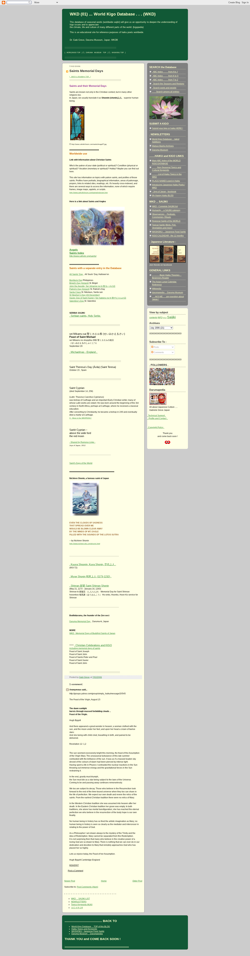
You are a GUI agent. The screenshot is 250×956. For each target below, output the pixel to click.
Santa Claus (75, 292)
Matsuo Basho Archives (163, 146)
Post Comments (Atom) (87, 887)
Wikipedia (156, 288)
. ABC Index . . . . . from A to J (165, 72)
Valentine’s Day (76, 301)
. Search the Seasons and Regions (168, 84)
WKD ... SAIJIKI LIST (80, 898)
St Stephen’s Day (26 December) (84, 295)
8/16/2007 (74, 865)
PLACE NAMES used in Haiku (166, 181)
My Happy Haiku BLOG (162, 195)
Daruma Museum (160, 150)
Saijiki (171, 317)
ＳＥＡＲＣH (77, 907)
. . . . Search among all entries (165, 92)
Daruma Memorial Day (80, 621)
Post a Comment (75, 871)
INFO (160, 317)
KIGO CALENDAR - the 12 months (168, 235)
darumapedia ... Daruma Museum (167, 292)
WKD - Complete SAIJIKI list (165, 206)
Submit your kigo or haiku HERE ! (167, 128)
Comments (158, 352)
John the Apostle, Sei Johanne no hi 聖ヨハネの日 (92, 286)
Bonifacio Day (75, 280)
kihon (165, 318)
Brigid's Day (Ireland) (79, 283)
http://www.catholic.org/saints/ (82, 256)
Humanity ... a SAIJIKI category (166, 210)
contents (153, 317)
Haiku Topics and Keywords (84, 929)
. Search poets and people (164, 88)
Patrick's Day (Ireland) (79, 289)
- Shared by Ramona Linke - (82, 442)
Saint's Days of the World (80, 463)
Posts (156, 347)
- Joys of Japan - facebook (164, 191)
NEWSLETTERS (78, 902)
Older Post (137, 881)
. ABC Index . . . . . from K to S (165, 76)
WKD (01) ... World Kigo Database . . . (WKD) (113, 14)
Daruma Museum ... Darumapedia (87, 934)
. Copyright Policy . (155, 427)
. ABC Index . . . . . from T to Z (165, 80)
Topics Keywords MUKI (81, 904)
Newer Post (69, 881)
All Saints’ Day (76, 274)
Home (104, 881)
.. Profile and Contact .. (157, 418)
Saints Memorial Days (86, 71)
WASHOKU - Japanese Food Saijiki (87, 931)
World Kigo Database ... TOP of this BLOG (90, 926)
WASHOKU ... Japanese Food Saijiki (169, 232)
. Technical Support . (156, 415)
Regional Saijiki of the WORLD (166, 221)
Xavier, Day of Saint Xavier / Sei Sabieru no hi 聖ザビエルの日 (97, 298)
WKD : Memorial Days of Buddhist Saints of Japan (92, 633)
